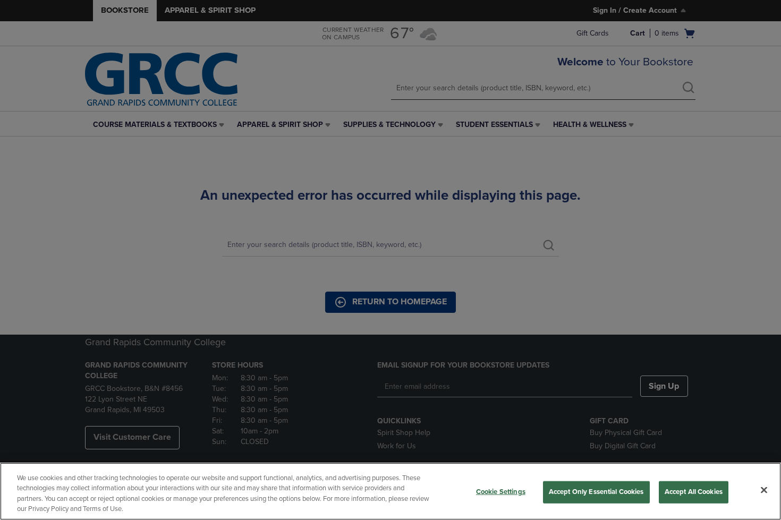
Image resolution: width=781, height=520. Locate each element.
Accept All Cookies (694, 492)
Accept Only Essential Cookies (596, 492)
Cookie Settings (500, 492)
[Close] (764, 489)
